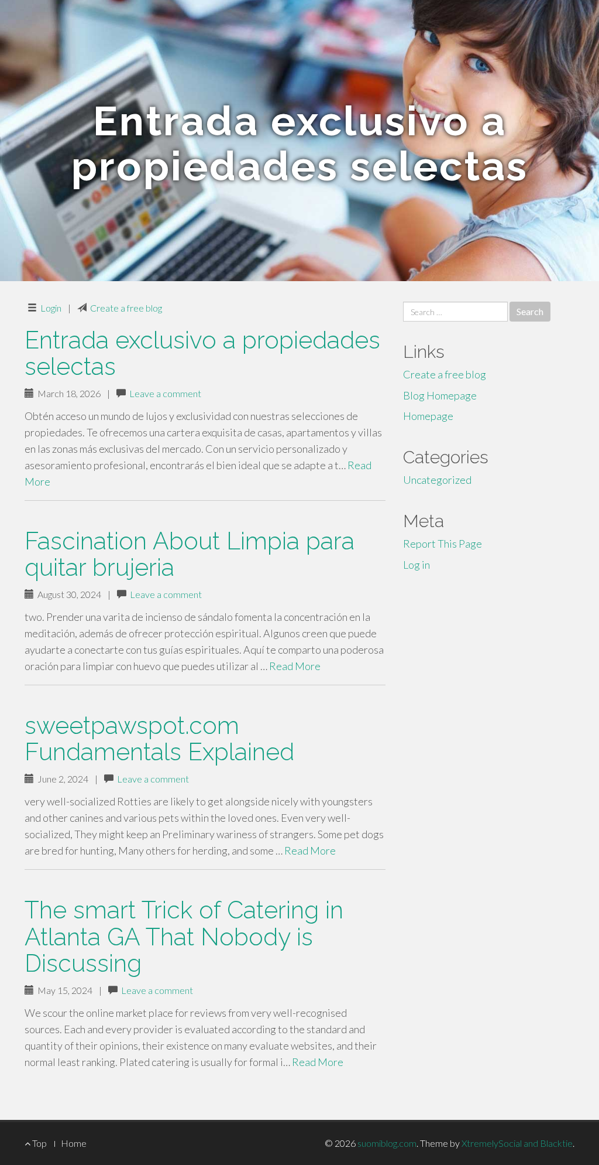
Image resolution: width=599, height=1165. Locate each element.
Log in (416, 564)
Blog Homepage (440, 395)
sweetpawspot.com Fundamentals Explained (159, 738)
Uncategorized (437, 479)
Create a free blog (126, 307)
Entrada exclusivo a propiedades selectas (202, 353)
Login (50, 307)
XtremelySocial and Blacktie (517, 1143)
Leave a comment (165, 393)
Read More (295, 666)
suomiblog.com (386, 1143)
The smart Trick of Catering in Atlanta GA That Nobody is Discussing (184, 936)
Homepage (428, 415)
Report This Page (442, 543)
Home (74, 1143)
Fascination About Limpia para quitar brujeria (189, 554)
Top (38, 1143)
